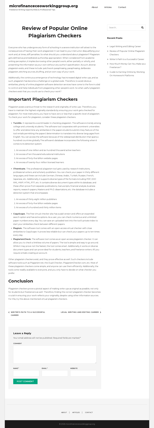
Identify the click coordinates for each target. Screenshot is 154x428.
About (95, 7)
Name (16, 368)
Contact (122, 7)
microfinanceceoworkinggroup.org (43, 6)
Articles (108, 7)
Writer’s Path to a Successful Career (28, 313)
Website (73, 368)
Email (45, 368)
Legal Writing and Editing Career (80, 312)
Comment (17, 343)
